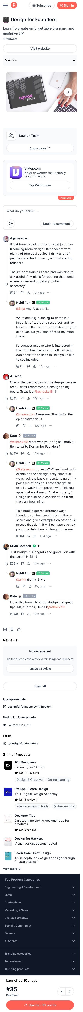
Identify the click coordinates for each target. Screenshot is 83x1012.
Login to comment (56, 223)
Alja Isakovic (19, 238)
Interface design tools (32, 806)
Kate (13, 436)
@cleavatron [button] (25, 414)
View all (40, 686)
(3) (16, 453)
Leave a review (40, 669)
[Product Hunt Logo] (14, 5)
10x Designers (25, 762)
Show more (38, 148)
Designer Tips (25, 815)
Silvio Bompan (20, 546)
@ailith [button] (21, 579)
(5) (22, 536)
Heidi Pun (23, 302)
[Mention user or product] (11, 223)
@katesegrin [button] (25, 469)
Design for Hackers (29, 838)
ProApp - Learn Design (31, 789)
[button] (6, 239)
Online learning (58, 780)
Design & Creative (29, 780)
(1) (16, 292)
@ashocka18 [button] (44, 391)
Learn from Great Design (33, 853)
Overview (11, 60)
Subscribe (43, 5)
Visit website (40, 48)
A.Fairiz (15, 376)
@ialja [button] (20, 309)
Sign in (69, 5)
